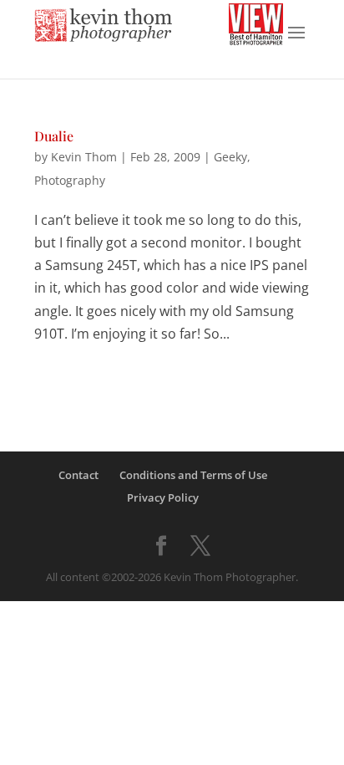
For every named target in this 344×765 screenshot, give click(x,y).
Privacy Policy (163, 497)
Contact (78, 474)
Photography (69, 180)
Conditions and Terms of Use (193, 474)
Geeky (230, 157)
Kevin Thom (84, 157)
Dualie (53, 136)
